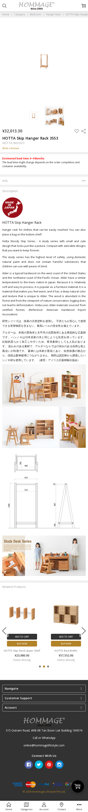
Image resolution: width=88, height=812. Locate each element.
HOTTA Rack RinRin (66, 650)
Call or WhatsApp (44, 738)
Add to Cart (22, 636)
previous (4, 630)
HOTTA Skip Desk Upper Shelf (22, 650)
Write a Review (10, 148)
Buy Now (22, 643)
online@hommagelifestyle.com (44, 745)
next (83, 630)
